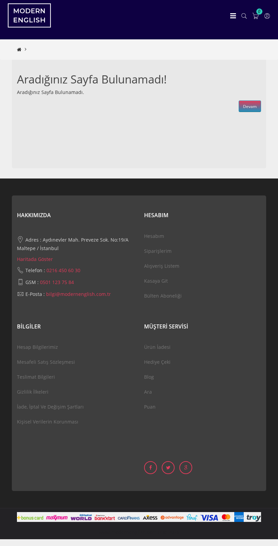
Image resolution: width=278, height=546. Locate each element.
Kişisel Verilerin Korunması (47, 421)
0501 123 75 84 (57, 282)
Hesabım (154, 236)
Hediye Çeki (157, 362)
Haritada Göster (35, 259)
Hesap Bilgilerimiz (37, 347)
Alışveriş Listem (161, 266)
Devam (250, 106)
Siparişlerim (158, 251)
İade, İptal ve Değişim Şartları (50, 406)
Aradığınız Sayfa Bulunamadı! (63, 49)
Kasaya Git (156, 281)
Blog (149, 377)
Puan (150, 406)
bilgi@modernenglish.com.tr (78, 294)
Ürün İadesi (157, 347)
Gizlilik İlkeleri (32, 392)
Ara (148, 392)
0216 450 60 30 (63, 270)
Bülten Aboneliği (163, 296)
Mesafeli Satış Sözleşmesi (46, 362)
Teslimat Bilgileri (36, 377)
